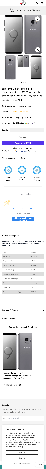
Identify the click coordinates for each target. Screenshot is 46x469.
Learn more (32, 151)
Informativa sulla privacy (14, 446)
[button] (23, 123)
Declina (22, 458)
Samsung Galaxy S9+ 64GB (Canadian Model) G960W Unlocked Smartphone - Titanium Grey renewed (17, 377)
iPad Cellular (12, 10)
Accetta (22, 452)
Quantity (5, 130)
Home (4, 10)
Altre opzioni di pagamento (23, 148)
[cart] (41, 3)
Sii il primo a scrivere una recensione (23, 219)
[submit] (41, 418)
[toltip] (37, 49)
